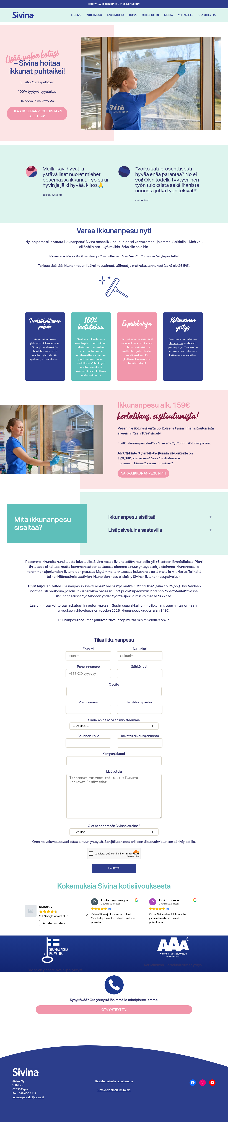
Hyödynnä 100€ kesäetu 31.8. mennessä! (114, 4)
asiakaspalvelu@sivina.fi (28, 1097)
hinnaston (89, 605)
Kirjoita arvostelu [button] (54, 923)
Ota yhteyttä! (114, 1010)
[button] (87, 915)
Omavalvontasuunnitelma (114, 1090)
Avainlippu (176, 343)
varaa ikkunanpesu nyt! (143, 473)
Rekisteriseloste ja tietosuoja (114, 1081)
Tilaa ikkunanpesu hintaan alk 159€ (37, 113)
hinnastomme (145, 463)
